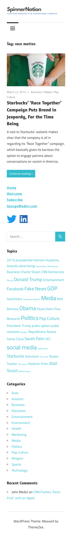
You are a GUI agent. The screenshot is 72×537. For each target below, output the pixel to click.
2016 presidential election (26, 260)
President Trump (19, 325)
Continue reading (20, 173)
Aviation (17, 399)
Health (16, 428)
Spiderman (43, 348)
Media (48, 92)
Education (19, 410)
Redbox (24, 332)
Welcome (14, 193)
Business (36, 92)
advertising (27, 265)
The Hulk (44, 356)
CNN (44, 272)
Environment (21, 422)
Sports (16, 464)
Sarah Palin (35, 338)
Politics (29, 317)
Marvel (37, 299)
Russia (51, 331)
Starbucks (15, 356)
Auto (15, 393)
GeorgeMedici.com (22, 206)
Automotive (41, 266)
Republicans (37, 331)
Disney (10, 280)
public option (41, 325)
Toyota (53, 356)
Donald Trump (28, 279)
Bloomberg (52, 266)
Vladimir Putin (38, 363)
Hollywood (28, 299)
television (32, 356)
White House (24, 371)
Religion (17, 458)
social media (22, 347)
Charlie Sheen (30, 272)
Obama (27, 308)
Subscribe (15, 199)
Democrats (56, 272)
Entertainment (53, 280)
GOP (52, 288)
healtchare (14, 299)
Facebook (15, 289)
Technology (20, 470)
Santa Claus (15, 339)
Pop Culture (49, 318)
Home (11, 187)
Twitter (12, 363)
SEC (48, 339)
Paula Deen (45, 309)
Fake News (35, 288)
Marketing (19, 434)
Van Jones (22, 364)
